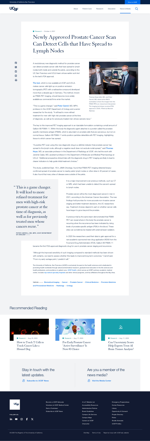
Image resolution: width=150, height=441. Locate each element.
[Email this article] (16, 76)
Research (99, 9)
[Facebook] (28, 419)
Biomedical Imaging (51, 282)
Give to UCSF (132, 2)
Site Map (86, 433)
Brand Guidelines (88, 411)
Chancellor (85, 424)
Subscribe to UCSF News (38, 381)
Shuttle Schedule (117, 420)
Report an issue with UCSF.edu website (116, 433)
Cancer (65, 282)
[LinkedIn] (12, 419)
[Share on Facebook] (16, 63)
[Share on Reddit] (16, 71)
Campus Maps (87, 417)
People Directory (117, 414)
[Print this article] (16, 80)
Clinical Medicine (91, 282)
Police (114, 417)
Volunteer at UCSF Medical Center (57, 405)
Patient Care (87, 9)
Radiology (60, 286)
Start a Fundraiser (52, 408)
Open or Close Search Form (136, 8)
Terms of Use (96, 433)
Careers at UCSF (87, 420)
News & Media (125, 9)
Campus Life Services (89, 414)
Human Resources (118, 405)
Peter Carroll (63, 106)
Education (111, 9)
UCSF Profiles (116, 424)
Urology (70, 286)
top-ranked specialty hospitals (54, 272)
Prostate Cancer (76, 282)
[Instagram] (22, 419)
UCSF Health (72, 270)
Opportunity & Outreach (120, 411)
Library (114, 408)
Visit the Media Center (101, 381)
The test (36, 83)
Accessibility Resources (90, 405)
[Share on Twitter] (16, 67)
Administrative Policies (89, 408)
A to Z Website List (88, 402)
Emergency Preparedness (120, 402)
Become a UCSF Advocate (55, 402)
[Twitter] (33, 419)
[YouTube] (17, 419)
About (76, 9)
